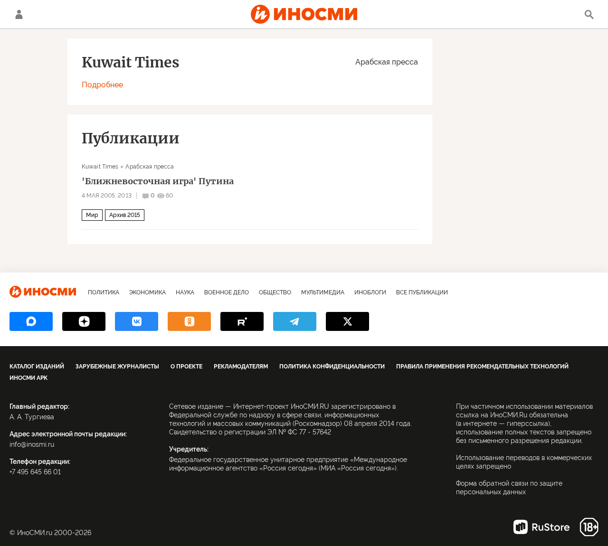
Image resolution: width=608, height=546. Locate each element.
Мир (92, 215)
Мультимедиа (322, 292)
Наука (185, 292)
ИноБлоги (370, 292)
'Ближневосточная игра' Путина (158, 181)
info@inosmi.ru (32, 444)
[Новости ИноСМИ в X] (347, 321)
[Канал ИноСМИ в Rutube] (242, 321)
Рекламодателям (241, 366)
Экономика (147, 292)
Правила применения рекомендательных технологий (482, 366)
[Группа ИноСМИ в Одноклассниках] (189, 321)
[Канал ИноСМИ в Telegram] (294, 321)
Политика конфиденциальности (332, 366)
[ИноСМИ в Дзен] (83, 321)
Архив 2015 (124, 215)
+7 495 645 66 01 (35, 472)
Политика (103, 292)
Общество (275, 292)
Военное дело (226, 292)
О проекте (186, 366)
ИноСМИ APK (29, 378)
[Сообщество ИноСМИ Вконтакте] (136, 321)
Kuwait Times (100, 166)
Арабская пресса (386, 61)
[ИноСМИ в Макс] (31, 321)
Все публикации (422, 292)
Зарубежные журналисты (117, 366)
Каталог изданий (37, 366)
